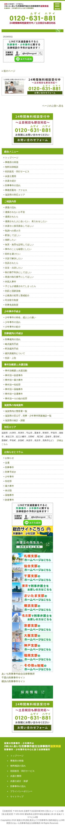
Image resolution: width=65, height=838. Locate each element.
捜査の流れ (10, 207)
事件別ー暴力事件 (14, 380)
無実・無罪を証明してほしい (19, 244)
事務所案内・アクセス (16, 190)
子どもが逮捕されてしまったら (20, 286)
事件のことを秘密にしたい (18, 249)
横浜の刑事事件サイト (13, 681)
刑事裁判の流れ (13, 339)
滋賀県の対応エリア (15, 194)
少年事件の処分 (13, 326)
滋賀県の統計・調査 (15, 420)
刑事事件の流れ (13, 185)
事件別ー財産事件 (14, 375)
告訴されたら (11, 263)
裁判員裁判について (15, 353)
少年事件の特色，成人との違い (20, 317)
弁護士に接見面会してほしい (19, 226)
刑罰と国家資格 (13, 291)
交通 (7, 462)
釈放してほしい (13, 235)
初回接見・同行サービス (17, 171)
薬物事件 (9, 495)
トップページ (11, 157)
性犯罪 (8, 481)
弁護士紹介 (10, 181)
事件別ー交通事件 (14, 393)
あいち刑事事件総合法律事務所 (18, 673)
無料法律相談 (11, 167)
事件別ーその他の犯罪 (16, 398)
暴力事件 (9, 486)
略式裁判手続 (11, 344)
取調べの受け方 (13, 230)
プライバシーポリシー (21, 791)
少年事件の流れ (13, 322)
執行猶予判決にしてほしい (18, 272)
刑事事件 (9, 467)
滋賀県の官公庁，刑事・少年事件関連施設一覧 (28, 415)
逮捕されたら (11, 216)
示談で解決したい (14, 258)
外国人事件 (10, 281)
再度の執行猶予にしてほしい (19, 277)
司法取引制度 (11, 300)
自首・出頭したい (14, 267)
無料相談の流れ (18, 765)
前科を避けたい (13, 254)
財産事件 (9, 500)
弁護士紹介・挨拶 (19, 781)
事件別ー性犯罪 (13, 384)
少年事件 (9, 476)
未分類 (8, 490)
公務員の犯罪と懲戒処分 (17, 295)
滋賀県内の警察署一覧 (16, 411)
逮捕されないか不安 (15, 212)
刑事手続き (10, 472)
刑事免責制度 (11, 305)
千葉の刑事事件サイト (13, 677)
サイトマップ (17, 796)
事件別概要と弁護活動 (16, 370)
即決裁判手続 (11, 348)
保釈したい (10, 240)
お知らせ (9, 458)
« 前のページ (8, 71)
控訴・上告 (10, 358)
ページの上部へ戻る (52, 105)
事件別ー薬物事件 (14, 389)
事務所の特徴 (11, 162)
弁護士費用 (10, 176)
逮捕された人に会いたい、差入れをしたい (26, 221)
